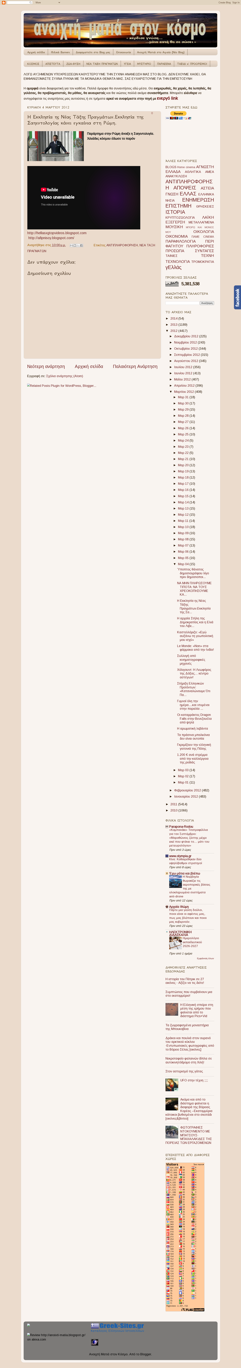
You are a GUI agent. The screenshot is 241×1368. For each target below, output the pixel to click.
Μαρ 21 (183, 459)
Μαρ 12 (183, 514)
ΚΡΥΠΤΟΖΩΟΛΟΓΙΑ (180, 217)
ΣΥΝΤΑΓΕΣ (204, 251)
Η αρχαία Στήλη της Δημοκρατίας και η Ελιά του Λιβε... (195, 622)
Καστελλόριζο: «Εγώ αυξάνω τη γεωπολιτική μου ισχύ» (195, 636)
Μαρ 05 (183, 558)
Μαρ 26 (183, 428)
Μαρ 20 (183, 465)
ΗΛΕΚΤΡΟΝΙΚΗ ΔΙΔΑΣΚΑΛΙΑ (180, 933)
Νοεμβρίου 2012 (186, 342)
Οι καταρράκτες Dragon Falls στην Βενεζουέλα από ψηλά (194, 718)
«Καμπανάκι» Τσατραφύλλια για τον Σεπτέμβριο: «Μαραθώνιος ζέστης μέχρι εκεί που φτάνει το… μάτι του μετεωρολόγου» (189, 837)
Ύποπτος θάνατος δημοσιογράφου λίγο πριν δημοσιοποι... (193, 573)
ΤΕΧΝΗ (207, 255)
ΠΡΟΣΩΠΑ (174, 251)
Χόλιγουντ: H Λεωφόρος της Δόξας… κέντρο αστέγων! (194, 673)
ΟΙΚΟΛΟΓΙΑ (203, 231)
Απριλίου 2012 (184, 385)
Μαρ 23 (183, 446)
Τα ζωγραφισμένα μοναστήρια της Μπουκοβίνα (187, 1027)
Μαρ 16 (183, 490)
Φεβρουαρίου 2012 (188, 790)
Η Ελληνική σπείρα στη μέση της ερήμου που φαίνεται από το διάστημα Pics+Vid (196, 1010)
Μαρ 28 (183, 415)
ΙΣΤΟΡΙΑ (175, 212)
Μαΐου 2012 (183, 379)
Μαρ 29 (183, 409)
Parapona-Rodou (181, 826)
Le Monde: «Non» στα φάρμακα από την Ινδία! (195, 648)
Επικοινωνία (123, 52)
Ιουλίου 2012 (183, 367)
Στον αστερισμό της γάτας (184, 1071)
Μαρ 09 (183, 533)
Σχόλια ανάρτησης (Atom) (64, 376)
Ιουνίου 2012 (183, 373)
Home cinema (186, 167)
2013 (174, 324)
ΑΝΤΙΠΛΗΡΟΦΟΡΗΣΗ (122, 245)
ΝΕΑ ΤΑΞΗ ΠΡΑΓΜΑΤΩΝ (102, 63)
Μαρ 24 (183, 440)
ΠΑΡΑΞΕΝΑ (164, 63)
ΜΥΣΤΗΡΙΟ (144, 63)
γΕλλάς (173, 267)
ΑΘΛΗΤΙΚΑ (193, 172)
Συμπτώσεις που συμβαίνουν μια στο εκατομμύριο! (188, 994)
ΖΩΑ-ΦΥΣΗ (73, 63)
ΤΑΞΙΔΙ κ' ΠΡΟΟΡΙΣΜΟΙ (192, 63)
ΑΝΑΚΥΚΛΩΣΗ (176, 176)
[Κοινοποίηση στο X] (78, 245)
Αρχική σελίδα (36, 52)
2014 (174, 318)
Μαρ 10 (183, 527)
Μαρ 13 (183, 508)
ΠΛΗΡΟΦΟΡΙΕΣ (200, 246)
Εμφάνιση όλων (205, 958)
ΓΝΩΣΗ (171, 194)
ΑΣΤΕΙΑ (207, 188)
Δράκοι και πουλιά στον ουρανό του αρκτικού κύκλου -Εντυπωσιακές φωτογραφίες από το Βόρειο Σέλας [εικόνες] (189, 1043)
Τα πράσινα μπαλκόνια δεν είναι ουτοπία (193, 737)
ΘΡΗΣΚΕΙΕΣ (205, 206)
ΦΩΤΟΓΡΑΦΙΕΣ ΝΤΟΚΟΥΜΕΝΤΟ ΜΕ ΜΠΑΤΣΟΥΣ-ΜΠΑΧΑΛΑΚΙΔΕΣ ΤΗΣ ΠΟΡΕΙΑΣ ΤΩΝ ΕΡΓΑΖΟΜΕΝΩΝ (188, 1135)
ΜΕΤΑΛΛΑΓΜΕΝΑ (201, 222)
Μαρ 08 (183, 539)
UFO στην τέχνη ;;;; (194, 1080)
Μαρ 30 (183, 403)
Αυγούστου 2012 (186, 361)
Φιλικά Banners (60, 52)
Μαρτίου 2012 (184, 391)
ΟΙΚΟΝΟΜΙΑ (176, 236)
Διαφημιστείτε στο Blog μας (93, 52)
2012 (174, 331)
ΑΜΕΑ (209, 172)
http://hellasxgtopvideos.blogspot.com (56, 233)
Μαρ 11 (183, 521)
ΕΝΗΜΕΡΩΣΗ (198, 200)
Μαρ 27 (183, 422)
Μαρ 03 (183, 770)
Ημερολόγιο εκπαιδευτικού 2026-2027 (192, 942)
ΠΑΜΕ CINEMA (203, 236)
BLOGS (170, 167)
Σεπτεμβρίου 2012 (187, 355)
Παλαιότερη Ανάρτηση (135, 366)
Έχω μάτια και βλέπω (184, 873)
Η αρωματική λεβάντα (192, 728)
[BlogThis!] (75, 245)
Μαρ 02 (183, 776)
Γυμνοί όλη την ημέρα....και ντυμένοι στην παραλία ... (193, 704)
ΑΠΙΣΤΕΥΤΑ (52, 63)
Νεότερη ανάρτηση (46, 366)
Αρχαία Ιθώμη (179, 906)
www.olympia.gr (180, 856)
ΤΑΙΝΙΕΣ (171, 256)
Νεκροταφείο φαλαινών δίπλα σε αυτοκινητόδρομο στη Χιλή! (188, 1060)
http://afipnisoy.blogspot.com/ (51, 238)
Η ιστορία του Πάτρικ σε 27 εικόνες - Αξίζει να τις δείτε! (184, 981)
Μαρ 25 (183, 434)
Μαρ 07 (183, 545)
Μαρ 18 (183, 477)
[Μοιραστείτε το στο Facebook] (81, 245)
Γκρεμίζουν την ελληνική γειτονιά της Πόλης (194, 746)
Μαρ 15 (183, 496)
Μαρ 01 (183, 782)
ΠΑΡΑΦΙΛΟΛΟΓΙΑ (180, 241)
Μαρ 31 (183, 397)
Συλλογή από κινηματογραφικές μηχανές (191, 659)
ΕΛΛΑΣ (188, 193)
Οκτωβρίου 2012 (186, 348)
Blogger (145, 1354)
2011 (174, 804)
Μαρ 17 (183, 483)
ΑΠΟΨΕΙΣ (184, 187)
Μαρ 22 (183, 453)
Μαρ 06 (183, 551)
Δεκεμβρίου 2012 (186, 336)
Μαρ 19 (183, 471)
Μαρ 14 (183, 502)
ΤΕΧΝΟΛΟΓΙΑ (177, 261)
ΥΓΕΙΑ (127, 63)
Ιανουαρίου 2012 (186, 796)
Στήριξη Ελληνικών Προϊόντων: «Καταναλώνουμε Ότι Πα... (193, 689)
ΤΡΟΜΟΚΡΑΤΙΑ (202, 262)
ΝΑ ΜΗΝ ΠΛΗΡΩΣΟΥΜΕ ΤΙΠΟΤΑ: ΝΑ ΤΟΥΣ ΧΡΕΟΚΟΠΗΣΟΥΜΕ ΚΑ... (194, 588)
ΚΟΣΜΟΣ (33, 63)
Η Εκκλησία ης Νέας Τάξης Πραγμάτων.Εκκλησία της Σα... (194, 606)
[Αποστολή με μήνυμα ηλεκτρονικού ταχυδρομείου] (71, 245)
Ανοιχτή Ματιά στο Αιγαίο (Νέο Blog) (160, 52)
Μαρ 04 (183, 564)
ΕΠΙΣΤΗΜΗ (178, 206)
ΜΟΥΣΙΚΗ (174, 227)
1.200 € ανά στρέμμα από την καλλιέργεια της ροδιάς (193, 758)
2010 (174, 810)
